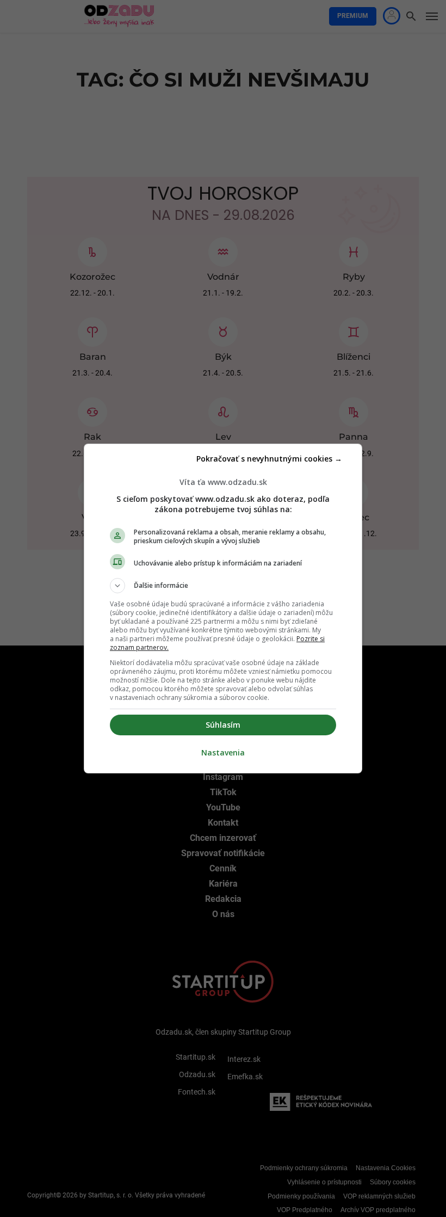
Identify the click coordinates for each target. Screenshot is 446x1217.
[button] (223, 585)
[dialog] (223, 608)
